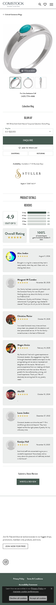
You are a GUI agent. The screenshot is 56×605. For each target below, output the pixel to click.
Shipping (15, 153)
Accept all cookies (38, 598)
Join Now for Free (15, 546)
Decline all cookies (18, 598)
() (48, 212)
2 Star (24, 221)
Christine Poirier (24, 316)
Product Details (28, 197)
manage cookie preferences (25, 591)
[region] (28, 49)
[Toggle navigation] (51, 4)
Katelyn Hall (23, 441)
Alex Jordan (22, 253)
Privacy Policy (18, 578)
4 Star (24, 215)
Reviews (28, 205)
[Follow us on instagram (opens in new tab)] (6, 562)
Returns (41, 153)
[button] (40, 4)
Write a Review (28, 481)
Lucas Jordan (23, 413)
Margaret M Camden (26, 279)
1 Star (24, 224)
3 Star (24, 218)
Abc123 (20, 391)
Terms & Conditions (35, 578)
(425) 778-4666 (28, 96)
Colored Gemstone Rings (13, 14)
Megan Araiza (23, 345)
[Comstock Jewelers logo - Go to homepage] (13, 4)
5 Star (24, 212)
